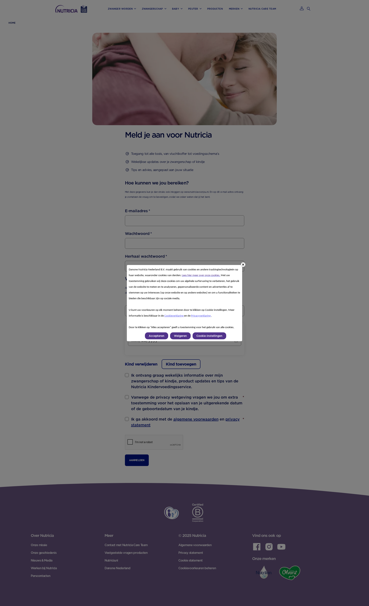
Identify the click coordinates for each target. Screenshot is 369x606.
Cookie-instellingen (209, 335)
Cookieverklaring (174, 315)
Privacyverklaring (201, 315)
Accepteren (156, 335)
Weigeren (180, 335)
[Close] (243, 264)
